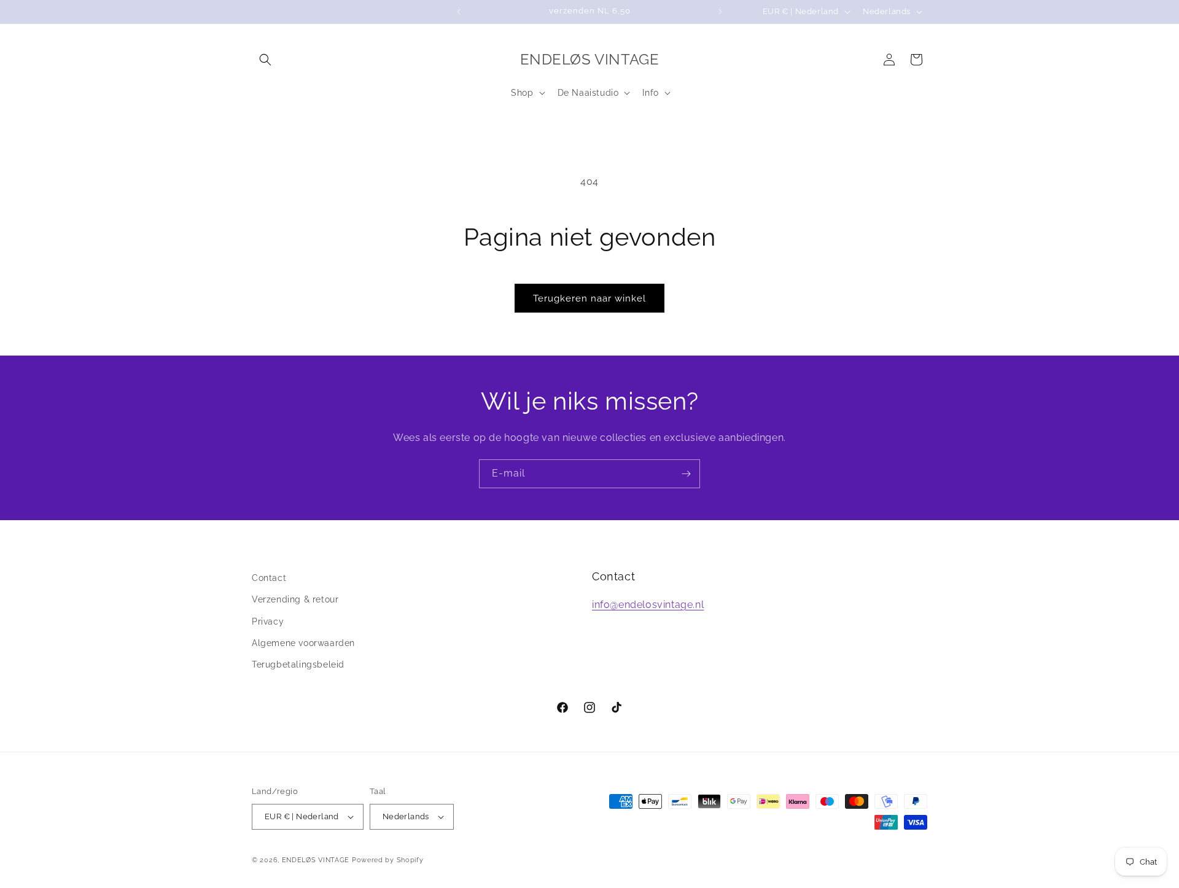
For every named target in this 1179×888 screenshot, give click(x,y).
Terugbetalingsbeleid (298, 664)
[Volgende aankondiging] (720, 11)
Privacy (268, 621)
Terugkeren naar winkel (589, 298)
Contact (269, 578)
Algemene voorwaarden (303, 643)
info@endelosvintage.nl (648, 604)
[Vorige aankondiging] (458, 11)
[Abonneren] (685, 473)
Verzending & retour (295, 599)
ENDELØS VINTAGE (316, 860)
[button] (265, 59)
